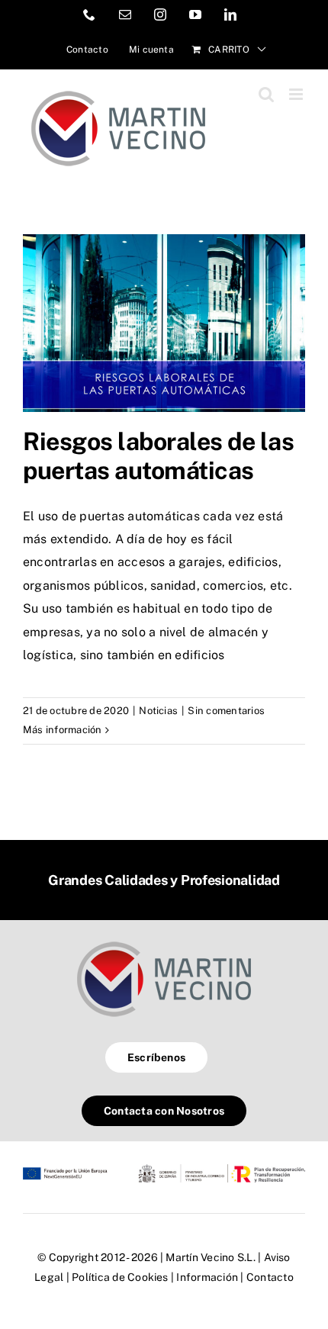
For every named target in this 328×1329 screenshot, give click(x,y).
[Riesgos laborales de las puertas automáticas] (164, 323)
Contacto (270, 1277)
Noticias (158, 710)
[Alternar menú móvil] (297, 94)
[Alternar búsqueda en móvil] (266, 94)
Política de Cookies (120, 1277)
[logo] (164, 941)
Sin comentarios (226, 710)
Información (207, 1277)
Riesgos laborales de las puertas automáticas (158, 455)
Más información (62, 729)
